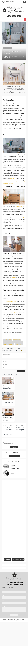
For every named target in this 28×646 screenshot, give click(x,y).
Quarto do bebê (7, 48)
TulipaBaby (12, 178)
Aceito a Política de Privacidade (14, 445)
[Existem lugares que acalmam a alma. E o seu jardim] (14, 539)
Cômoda (5, 339)
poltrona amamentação (8, 342)
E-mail (3, 595)
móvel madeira (16, 339)
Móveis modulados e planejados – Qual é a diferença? (8, 419)
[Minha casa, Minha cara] (14, 7)
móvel (10, 339)
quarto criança (18, 344)
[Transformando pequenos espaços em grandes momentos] (14, 551)
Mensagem (4, 606)
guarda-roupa (18, 206)
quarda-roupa (19, 342)
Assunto (3, 600)
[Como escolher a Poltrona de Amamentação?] (8, 381)
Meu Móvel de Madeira (16, 619)
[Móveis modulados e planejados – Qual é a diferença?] (8, 412)
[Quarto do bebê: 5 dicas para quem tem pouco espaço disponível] (8, 396)
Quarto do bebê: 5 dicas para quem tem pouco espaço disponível (8, 403)
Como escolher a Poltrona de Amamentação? (7, 387)
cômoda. (22, 217)
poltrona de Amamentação (9, 301)
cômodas (13, 277)
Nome (3, 589)
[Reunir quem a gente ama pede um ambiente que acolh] (14, 513)
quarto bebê (11, 344)
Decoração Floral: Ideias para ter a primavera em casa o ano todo (7, 431)
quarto (4, 344)
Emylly (6, 56)
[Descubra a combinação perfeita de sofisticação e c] (14, 501)
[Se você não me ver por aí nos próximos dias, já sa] (14, 526)
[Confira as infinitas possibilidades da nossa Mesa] (14, 488)
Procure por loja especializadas (10, 312)
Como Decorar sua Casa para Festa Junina (20, 429)
